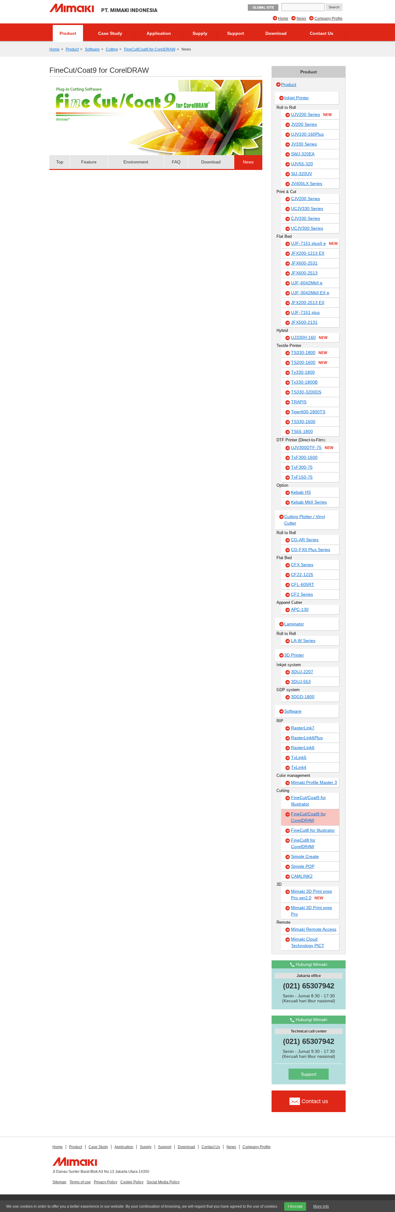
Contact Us (321, 33)
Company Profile (328, 18)
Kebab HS (301, 492)
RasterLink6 (302, 747)
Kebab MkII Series (309, 502)
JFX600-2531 (304, 263)
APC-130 (300, 609)
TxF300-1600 (304, 457)
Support (235, 33)
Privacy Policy (105, 1182)
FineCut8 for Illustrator (313, 830)
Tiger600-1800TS (308, 411)
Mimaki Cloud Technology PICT (307, 942)
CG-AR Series (304, 539)
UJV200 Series (311, 114)
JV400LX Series (306, 183)
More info (321, 1206)
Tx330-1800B (304, 382)
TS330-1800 (309, 352)
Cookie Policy (131, 1182)
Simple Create (305, 856)
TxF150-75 (302, 477)
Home (283, 18)
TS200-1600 (309, 362)
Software (92, 49)
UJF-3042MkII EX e (310, 292)
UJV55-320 (302, 163)
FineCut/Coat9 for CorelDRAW (149, 49)
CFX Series (302, 564)
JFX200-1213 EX (307, 253)
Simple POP (302, 866)
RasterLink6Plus (307, 737)
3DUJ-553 (301, 681)
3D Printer (294, 655)
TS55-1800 (302, 431)
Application (159, 33)
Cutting (112, 49)
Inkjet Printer (296, 97)
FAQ (176, 161)
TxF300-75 (302, 467)
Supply (200, 33)
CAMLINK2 (302, 876)
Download (276, 33)
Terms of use (80, 1182)
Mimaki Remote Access (313, 929)
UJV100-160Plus (307, 134)
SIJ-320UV (301, 173)
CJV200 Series (305, 198)
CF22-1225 (302, 574)
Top (59, 161)
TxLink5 (298, 757)
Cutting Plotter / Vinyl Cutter (304, 520)
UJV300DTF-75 (312, 447)
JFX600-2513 (304, 272)
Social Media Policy (163, 1182)
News (301, 18)
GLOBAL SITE (263, 8)
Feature (89, 161)
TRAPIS (298, 401)
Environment (135, 161)
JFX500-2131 (304, 322)
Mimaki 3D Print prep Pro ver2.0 (311, 894)
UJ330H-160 (309, 337)
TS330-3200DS (306, 392)
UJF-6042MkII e (306, 282)
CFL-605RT (302, 584)
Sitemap (59, 1182)
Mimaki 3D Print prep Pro (311, 911)
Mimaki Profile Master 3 (314, 782)
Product (68, 33)
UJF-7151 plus (305, 312)
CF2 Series (302, 594)
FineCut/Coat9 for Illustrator (308, 800)
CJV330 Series (305, 218)
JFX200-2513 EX (307, 302)
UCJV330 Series (307, 208)
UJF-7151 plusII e (314, 243)
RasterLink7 (302, 727)
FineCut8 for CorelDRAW (303, 843)
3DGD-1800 (302, 696)
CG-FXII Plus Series (310, 549)
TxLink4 (298, 767)
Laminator (294, 623)
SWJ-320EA (302, 153)
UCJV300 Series (307, 228)
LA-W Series (303, 640)
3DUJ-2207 (302, 671)
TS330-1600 (303, 421)
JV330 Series (304, 144)
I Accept (295, 1206)
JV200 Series (304, 124)
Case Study (110, 33)
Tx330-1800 (303, 372)
